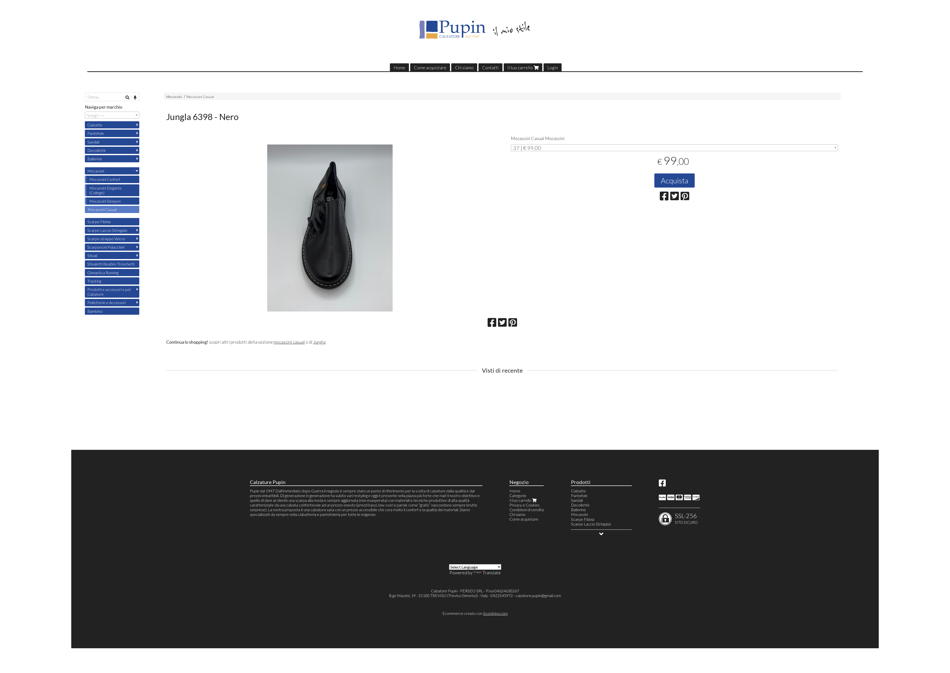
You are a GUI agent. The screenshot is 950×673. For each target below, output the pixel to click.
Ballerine (94, 158)
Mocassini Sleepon (105, 201)
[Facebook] (662, 484)
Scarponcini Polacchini (105, 247)
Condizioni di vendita (526, 509)
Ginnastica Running (103, 272)
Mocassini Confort (104, 179)
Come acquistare (430, 67)
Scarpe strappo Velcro (106, 238)
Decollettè (96, 150)
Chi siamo (464, 67)
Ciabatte (94, 124)
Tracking (94, 281)
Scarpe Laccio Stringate (107, 230)
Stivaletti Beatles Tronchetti (111, 264)
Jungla (319, 342)
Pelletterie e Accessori (106, 302)
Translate (491, 572)
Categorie (517, 495)
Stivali (92, 255)
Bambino (94, 311)
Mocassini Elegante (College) (105, 190)
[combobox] (674, 147)
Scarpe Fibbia (99, 221)
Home (399, 67)
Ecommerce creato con (475, 613)
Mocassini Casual (200, 97)
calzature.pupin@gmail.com (538, 595)
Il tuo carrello (520, 67)
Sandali (93, 142)
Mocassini (174, 97)
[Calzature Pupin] (475, 30)
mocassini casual (289, 342)
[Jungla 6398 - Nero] (330, 228)
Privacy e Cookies (524, 505)
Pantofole (95, 133)
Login (552, 67)
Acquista (674, 180)
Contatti (490, 67)
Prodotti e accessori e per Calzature (109, 291)
